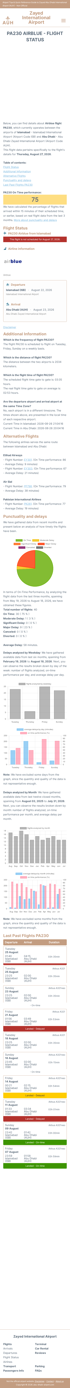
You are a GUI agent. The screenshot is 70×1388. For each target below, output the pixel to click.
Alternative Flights (14, 175)
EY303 (28, 468)
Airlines (7, 1361)
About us (60, 1381)
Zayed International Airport (36, 17)
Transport (9, 1366)
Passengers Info (13, 1370)
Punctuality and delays (17, 180)
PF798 (28, 486)
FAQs (38, 1370)
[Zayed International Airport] (8, 20)
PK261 (28, 503)
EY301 (28, 459)
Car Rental (41, 1348)
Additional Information (17, 171)
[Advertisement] (35, 83)
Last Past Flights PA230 (18, 184)
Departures (10, 1352)
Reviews (40, 1352)
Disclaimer (39, 1381)
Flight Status (11, 167)
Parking (40, 1366)
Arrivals (8, 1348)
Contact (50, 1381)
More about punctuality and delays (35, 220)
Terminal (40, 1344)
